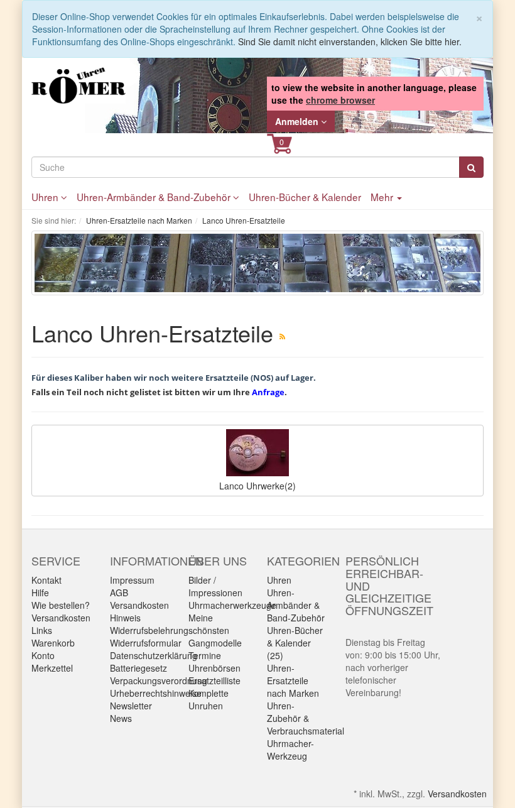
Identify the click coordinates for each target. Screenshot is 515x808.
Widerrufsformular (146, 642)
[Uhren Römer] (78, 85)
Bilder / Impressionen (215, 586)
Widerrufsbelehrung (149, 630)
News (121, 718)
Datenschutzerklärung (153, 655)
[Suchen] (471, 167)
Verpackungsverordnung (158, 680)
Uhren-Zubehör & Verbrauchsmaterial (305, 718)
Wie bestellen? (60, 605)
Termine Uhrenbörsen (214, 661)
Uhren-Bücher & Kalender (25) (295, 643)
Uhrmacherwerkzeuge (232, 605)
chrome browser (340, 100)
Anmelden (298, 121)
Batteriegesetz (138, 668)
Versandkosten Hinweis (139, 611)
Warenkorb (53, 642)
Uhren (46, 197)
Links (41, 630)
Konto (43, 655)
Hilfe (40, 592)
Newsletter (131, 705)
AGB (119, 592)
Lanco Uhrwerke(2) (257, 485)
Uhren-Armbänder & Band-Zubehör (155, 197)
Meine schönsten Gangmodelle (215, 630)
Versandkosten (60, 617)
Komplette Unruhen (208, 699)
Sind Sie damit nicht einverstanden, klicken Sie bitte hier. (350, 41)
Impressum (132, 580)
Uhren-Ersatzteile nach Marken (293, 680)
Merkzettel (52, 668)
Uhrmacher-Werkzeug (290, 749)
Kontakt (46, 580)
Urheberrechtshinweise (156, 693)
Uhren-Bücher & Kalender (305, 197)
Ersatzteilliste (214, 680)
